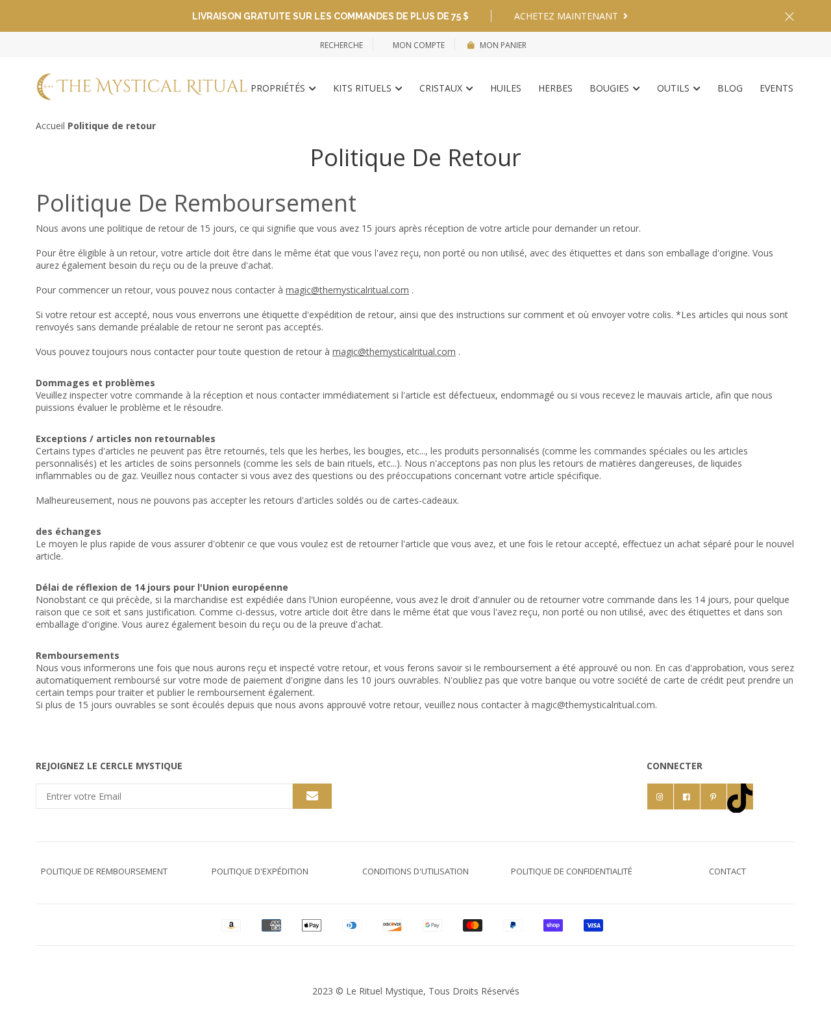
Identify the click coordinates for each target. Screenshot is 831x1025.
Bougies (610, 88)
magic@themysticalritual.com (347, 290)
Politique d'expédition (260, 871)
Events (776, 88)
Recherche (341, 45)
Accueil (50, 125)
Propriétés (279, 88)
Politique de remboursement (104, 871)
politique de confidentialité (571, 871)
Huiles (505, 88)
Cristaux (442, 88)
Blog (730, 88)
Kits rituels (363, 88)
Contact (727, 871)
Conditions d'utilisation (415, 871)
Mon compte (418, 45)
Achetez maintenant (567, 16)
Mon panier (503, 45)
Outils (674, 88)
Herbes (555, 88)
